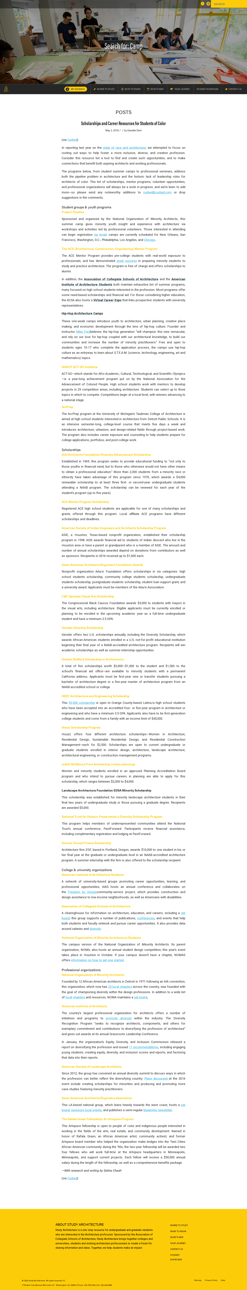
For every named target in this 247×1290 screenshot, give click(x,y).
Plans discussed (156, 1078)
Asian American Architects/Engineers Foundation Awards (102, 564)
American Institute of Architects (84, 1006)
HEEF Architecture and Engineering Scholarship (96, 696)
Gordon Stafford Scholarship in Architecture (93, 659)
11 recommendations (143, 1047)
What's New (176, 1237)
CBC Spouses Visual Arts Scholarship (88, 596)
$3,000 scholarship (82, 703)
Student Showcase (176, 1257)
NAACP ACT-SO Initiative (79, 367)
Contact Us (176, 1249)
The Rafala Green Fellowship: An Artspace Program (98, 1119)
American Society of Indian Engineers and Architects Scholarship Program (114, 528)
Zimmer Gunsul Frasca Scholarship (86, 843)
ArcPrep (67, 407)
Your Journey (178, 1243)
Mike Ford (83, 331)
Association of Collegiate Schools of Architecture (96, 906)
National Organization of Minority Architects (93, 974)
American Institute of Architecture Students (93, 874)
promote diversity (119, 1018)
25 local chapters (120, 986)
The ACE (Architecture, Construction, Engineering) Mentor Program (110, 248)
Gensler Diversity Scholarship (82, 627)
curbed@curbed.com (157, 192)
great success (127, 261)
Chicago (149, 240)
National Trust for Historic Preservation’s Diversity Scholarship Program (112, 816)
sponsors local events (86, 1110)
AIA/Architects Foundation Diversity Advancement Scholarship (106, 454)
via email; (100, 234)
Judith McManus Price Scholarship (86, 764)
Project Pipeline (73, 212)
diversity (95, 929)
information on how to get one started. (97, 960)
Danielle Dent (135, 130)
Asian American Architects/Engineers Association (97, 1098)
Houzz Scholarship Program (81, 727)
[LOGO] (6, 89)
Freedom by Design (82, 892)
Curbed (72, 140)
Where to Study (179, 1225)
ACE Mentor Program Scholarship (85, 502)
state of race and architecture (124, 147)
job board (140, 997)
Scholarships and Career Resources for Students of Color (123, 123)
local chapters (76, 997)
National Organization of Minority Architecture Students (101, 937)
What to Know (178, 1231)
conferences (146, 918)
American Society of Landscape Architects (91, 1066)
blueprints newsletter (157, 1110)
